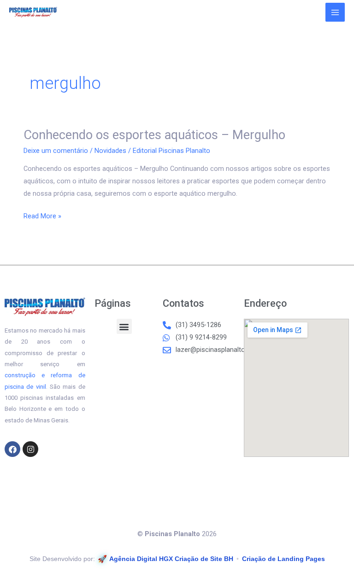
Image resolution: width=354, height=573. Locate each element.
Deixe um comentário (56, 150)
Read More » (42, 215)
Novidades (110, 150)
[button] (124, 326)
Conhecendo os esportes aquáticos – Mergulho (154, 135)
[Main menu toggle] (335, 12)
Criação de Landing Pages (283, 558)
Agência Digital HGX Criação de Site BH (171, 558)
